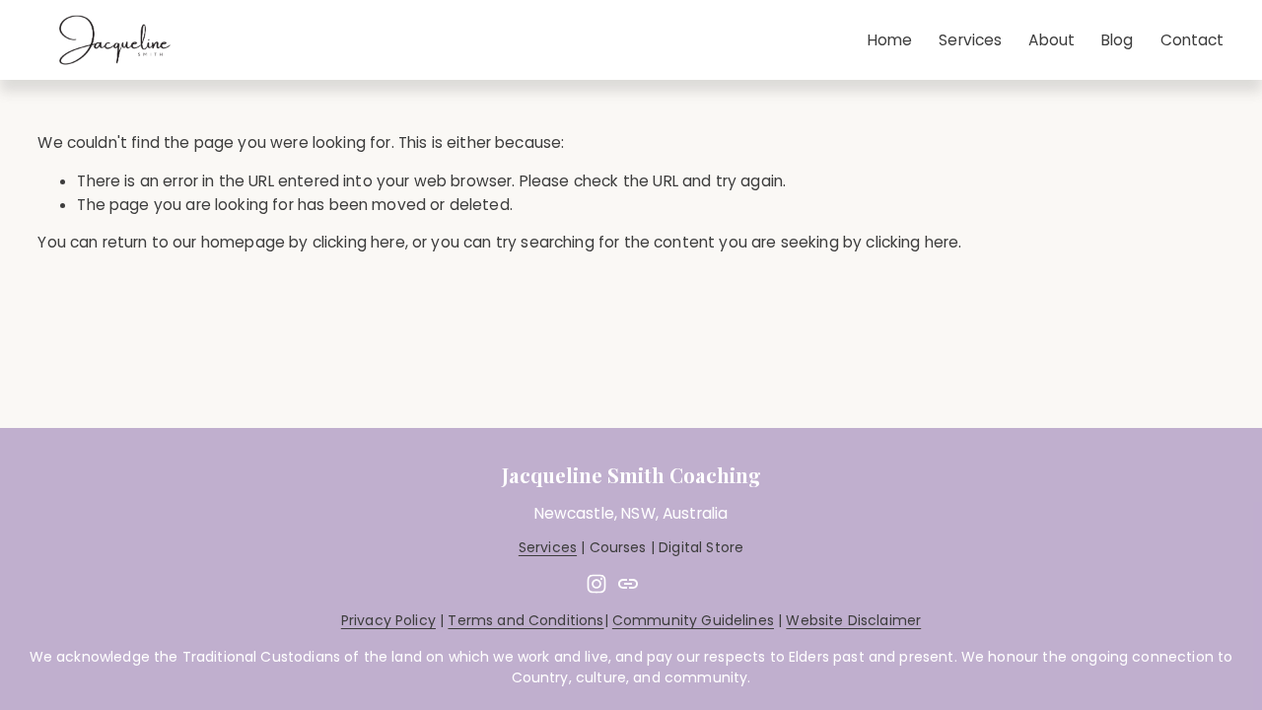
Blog (1117, 40)
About (1051, 40)
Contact (1192, 40)
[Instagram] (596, 584)
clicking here (359, 242)
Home (890, 40)
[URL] (628, 584)
